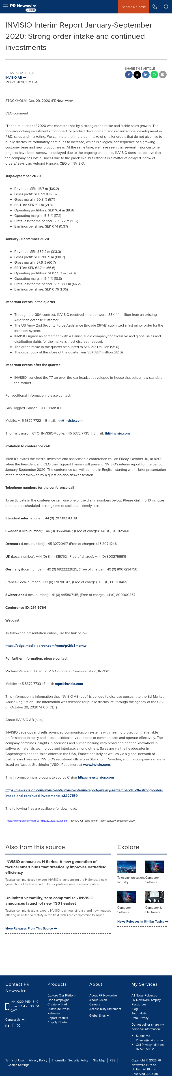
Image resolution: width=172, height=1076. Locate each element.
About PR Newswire (103, 995)
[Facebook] (13, 1025)
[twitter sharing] (137, 75)
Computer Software (152, 879)
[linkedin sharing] (146, 75)
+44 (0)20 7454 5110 (25, 1001)
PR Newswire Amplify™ (146, 1000)
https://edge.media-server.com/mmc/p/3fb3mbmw (45, 645)
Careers (94, 1004)
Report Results (57, 1018)
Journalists (138, 1013)
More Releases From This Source (29, 928)
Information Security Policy (70, 1060)
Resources (138, 1004)
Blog (134, 1009)
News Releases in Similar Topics (140, 921)
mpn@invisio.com (69, 683)
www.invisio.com (96, 764)
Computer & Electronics (153, 909)
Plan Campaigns (58, 1000)
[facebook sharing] (129, 75)
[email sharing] (163, 75)
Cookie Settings (18, 1065)
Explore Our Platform (61, 995)
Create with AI (57, 1004)
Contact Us (13, 1019)
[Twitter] (18, 1025)
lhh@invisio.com (70, 420)
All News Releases (144, 995)
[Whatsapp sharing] (154, 75)
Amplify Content (58, 1022)
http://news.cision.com (96, 777)
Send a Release (134, 6)
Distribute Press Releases (58, 1011)
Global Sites (98, 1015)
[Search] (166, 6)
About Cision (98, 1000)
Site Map (99, 1060)
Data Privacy (139, 1018)
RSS (112, 1060)
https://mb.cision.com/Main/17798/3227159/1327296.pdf (37, 820)
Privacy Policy (37, 1060)
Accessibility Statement (105, 1009)
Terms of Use (14, 1060)
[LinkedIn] (7, 1025)
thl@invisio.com (117, 433)
